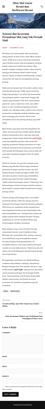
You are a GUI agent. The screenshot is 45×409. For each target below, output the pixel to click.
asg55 (6, 291)
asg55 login (36, 138)
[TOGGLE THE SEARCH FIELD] (41, 6)
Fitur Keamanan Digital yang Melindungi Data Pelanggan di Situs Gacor (24, 317)
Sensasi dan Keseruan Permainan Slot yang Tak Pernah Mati (22, 37)
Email (5, 366)
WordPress (27, 405)
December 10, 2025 (17, 47)
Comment (6, 333)
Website (5, 376)
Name (5, 356)
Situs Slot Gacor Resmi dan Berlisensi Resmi (22, 6)
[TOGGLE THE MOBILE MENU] (3, 6)
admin (4, 47)
